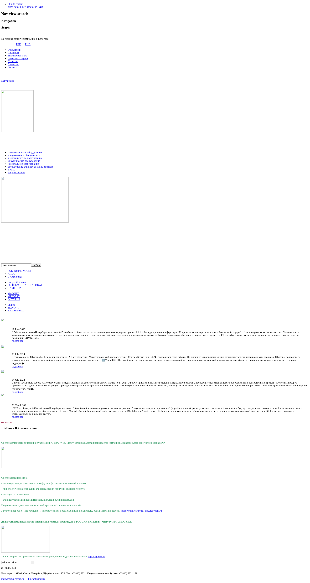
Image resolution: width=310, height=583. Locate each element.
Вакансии (13, 64)
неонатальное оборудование (23, 163)
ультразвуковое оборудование (24, 155)
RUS (18, 44)
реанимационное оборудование (25, 152)
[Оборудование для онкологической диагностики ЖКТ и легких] (2, 395)
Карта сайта (7, 80)
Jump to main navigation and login (25, 6)
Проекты (13, 61)
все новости (6, 422)
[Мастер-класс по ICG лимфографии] (2, 319)
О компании (14, 49)
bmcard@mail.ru (153, 510)
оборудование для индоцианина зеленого (30, 166)
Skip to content (15, 4)
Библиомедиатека (17, 55)
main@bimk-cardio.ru (132, 510)
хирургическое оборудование (24, 160)
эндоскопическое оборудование (25, 158)
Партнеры (13, 52)
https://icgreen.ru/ (96, 556)
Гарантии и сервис (18, 58)
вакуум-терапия (16, 172)
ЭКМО (12, 169)
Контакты (13, 67)
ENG (28, 44)
